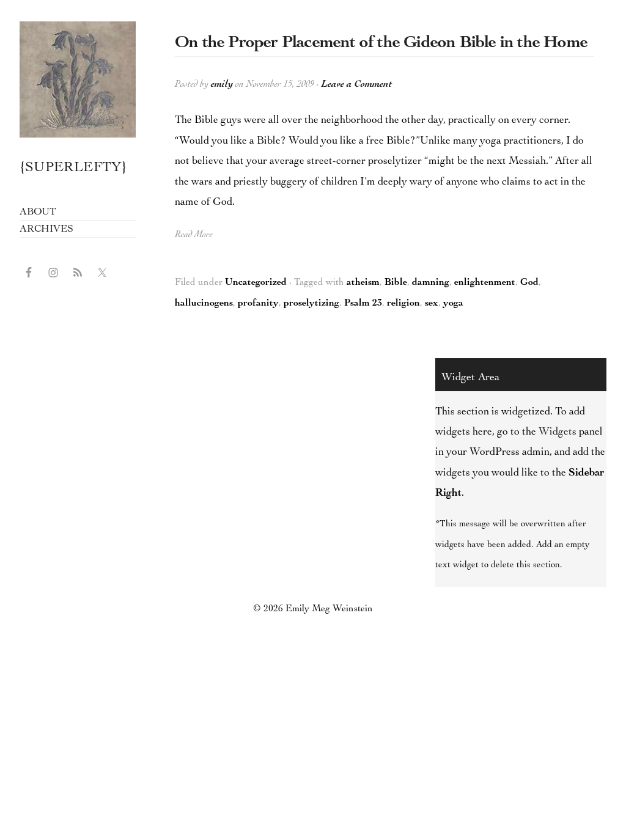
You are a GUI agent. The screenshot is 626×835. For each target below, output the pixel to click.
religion (403, 304)
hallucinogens (204, 304)
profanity (258, 304)
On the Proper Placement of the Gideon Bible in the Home (381, 43)
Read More (194, 235)
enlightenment (484, 283)
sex (431, 304)
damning (430, 283)
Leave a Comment (357, 85)
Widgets (557, 432)
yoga (453, 304)
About (38, 212)
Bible (396, 283)
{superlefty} (78, 79)
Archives (46, 229)
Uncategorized (256, 283)
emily (222, 85)
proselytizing (311, 304)
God (529, 283)
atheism (363, 283)
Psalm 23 (363, 304)
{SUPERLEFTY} (73, 168)
